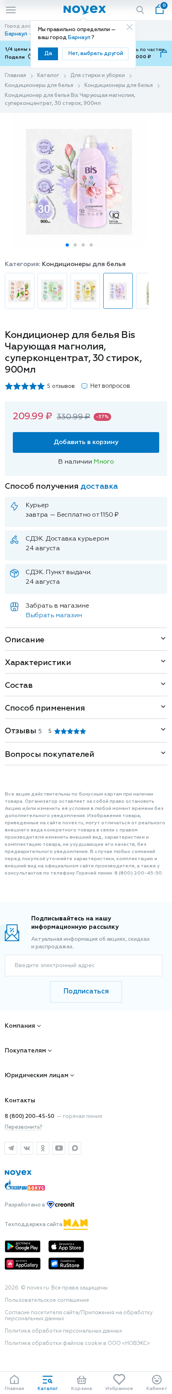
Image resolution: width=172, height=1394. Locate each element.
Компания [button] (20, 1026)
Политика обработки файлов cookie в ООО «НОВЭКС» (77, 1343)
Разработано (25, 1205)
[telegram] (11, 1148)
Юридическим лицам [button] (36, 1075)
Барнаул (80, 37)
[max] (75, 1148)
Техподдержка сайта (34, 1224)
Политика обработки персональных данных (63, 1331)
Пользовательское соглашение (47, 1300)
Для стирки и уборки (97, 75)
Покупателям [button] (25, 1051)
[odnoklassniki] (43, 1148)
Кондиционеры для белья (39, 85)
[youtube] (59, 1148)
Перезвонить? (23, 1127)
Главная (15, 75)
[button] (67, 245)
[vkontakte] (27, 1148)
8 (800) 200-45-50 (29, 1116)
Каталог (48, 75)
